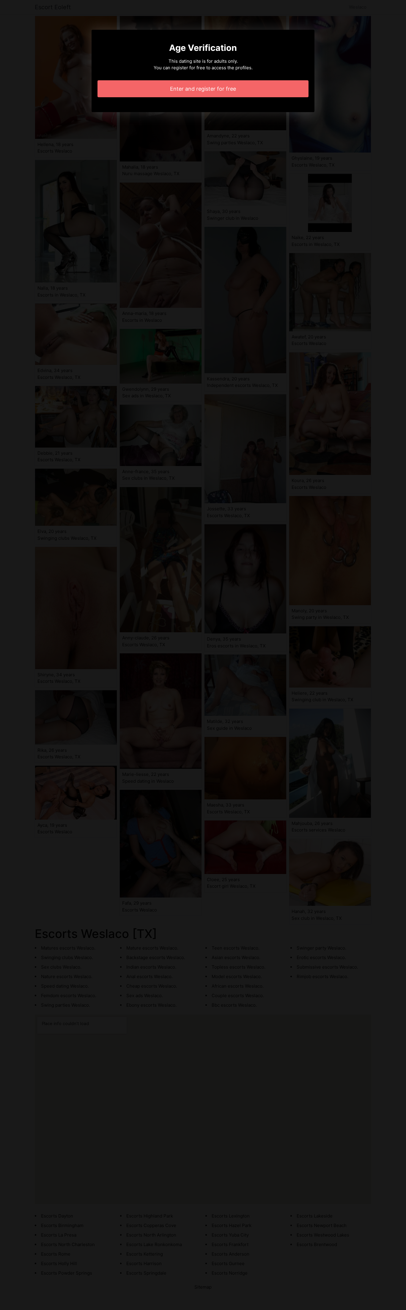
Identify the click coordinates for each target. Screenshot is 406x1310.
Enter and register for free (203, 89)
